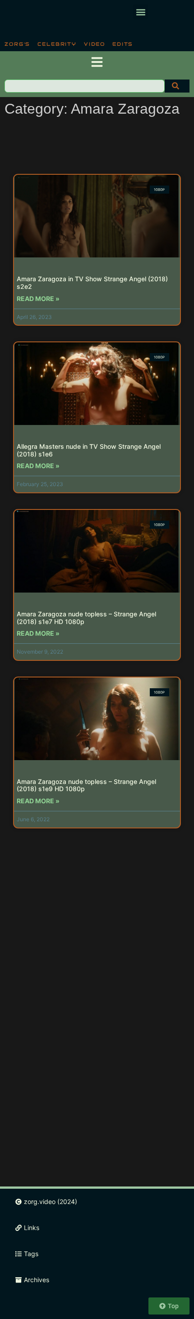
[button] (140, 11)
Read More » (38, 298)
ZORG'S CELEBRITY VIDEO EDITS (69, 44)
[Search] (177, 86)
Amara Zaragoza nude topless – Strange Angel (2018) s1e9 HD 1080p (86, 785)
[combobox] (85, 86)
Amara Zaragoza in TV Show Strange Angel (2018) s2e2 (92, 282)
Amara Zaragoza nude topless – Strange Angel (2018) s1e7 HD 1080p (86, 617)
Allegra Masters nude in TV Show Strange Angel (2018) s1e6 (89, 450)
